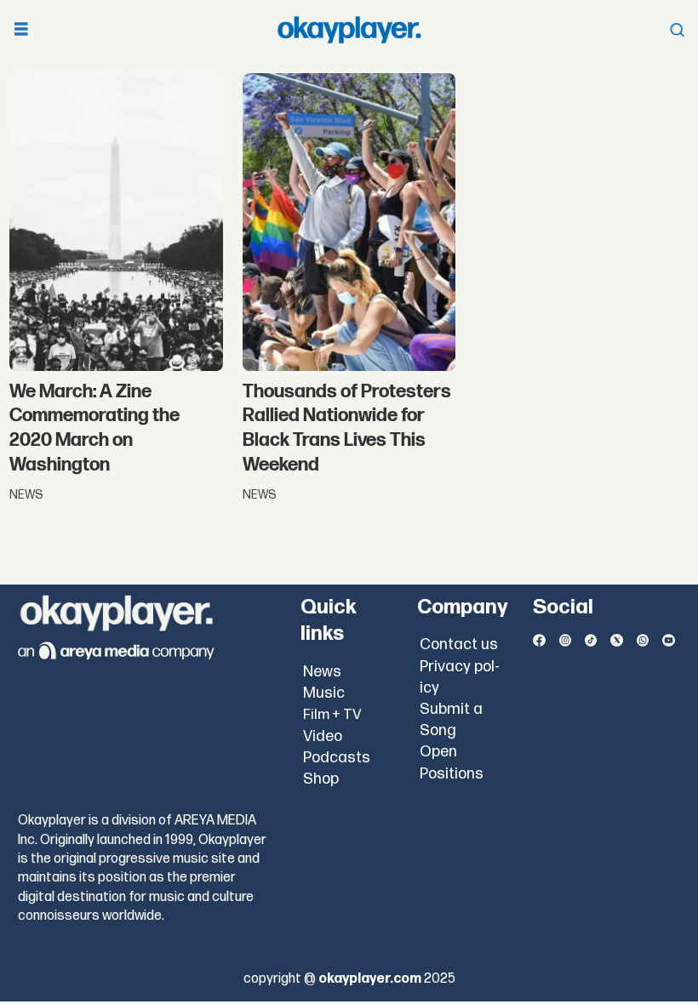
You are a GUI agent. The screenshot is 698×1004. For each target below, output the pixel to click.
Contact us (459, 644)
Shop (321, 779)
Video (322, 736)
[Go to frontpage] (349, 30)
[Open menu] (21, 30)
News (322, 672)
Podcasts (336, 758)
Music (324, 693)
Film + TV (332, 714)
